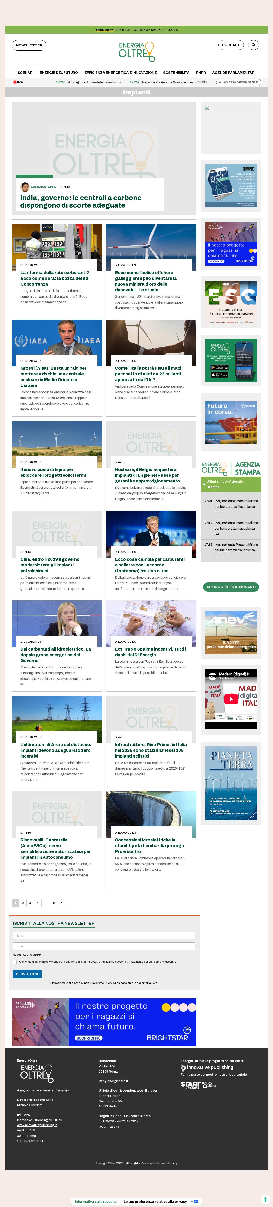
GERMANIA (141, 29)
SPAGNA (157, 29)
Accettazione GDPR (28, 954)
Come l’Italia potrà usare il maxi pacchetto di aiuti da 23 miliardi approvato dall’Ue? (148, 374)
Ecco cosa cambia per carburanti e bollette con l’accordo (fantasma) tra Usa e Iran (150, 565)
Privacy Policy (167, 1163)
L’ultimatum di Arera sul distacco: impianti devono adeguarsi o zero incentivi (55, 750)
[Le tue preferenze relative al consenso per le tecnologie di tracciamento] (265, 1199)
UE (117, 29)
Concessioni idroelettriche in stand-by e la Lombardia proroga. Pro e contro (150, 846)
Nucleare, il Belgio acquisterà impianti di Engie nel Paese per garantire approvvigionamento (147, 475)
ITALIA (126, 29)
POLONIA (172, 29)
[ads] (104, 1045)
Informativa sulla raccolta (96, 1201)
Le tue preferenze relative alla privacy (155, 1201)
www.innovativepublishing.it (37, 1125)
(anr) (66, 187)
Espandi (201, 82)
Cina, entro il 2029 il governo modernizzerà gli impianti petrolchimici (50, 565)
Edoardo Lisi (33, 265)
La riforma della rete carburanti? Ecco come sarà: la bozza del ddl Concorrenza (54, 278)
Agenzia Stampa (43, 187)
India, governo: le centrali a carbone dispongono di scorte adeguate (81, 201)
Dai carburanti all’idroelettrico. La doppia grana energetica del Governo (55, 655)
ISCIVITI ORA (27, 974)
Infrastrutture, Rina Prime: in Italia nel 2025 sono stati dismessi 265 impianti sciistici (151, 750)
